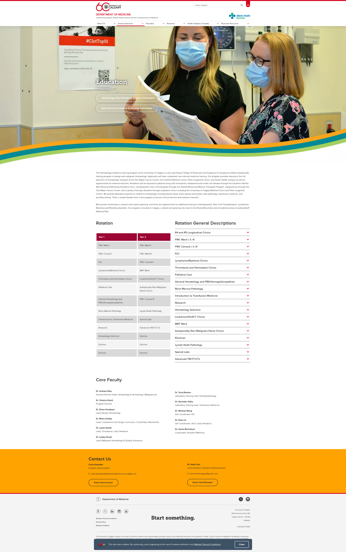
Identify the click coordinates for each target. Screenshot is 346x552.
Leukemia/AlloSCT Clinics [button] (190, 317)
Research (171, 23)
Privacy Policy (101, 522)
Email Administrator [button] (103, 482)
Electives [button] (180, 338)
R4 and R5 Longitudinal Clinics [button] (192, 232)
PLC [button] (177, 253)
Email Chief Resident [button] (203, 482)
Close (241, 544)
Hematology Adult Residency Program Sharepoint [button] (128, 98)
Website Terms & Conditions (207, 544)
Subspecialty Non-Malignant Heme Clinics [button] (199, 331)
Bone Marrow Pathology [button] (189, 289)
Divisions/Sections (125, 23)
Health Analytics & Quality (198, 23)
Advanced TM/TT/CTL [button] (187, 359)
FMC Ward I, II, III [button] (184, 239)
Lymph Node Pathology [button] (188, 345)
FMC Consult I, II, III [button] (186, 246)
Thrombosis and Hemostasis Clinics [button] (195, 267)
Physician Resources (230, 23)
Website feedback (102, 525)
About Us (101, 23)
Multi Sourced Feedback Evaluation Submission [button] (126, 108)
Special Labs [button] (182, 352)
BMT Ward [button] (181, 324)
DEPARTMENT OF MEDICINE (113, 14)
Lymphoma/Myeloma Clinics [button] (191, 260)
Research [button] (180, 303)
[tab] (212, 232)
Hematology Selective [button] (188, 310)
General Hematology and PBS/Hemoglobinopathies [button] (205, 281)
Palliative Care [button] (183, 274)
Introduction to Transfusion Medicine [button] (196, 296)
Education (150, 23)
